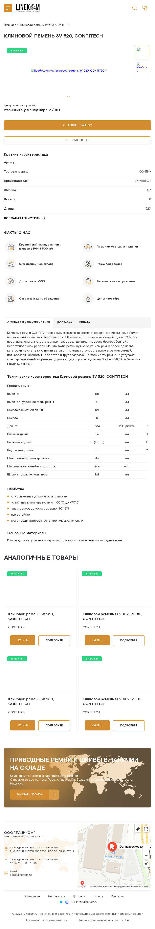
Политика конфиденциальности (46, 920)
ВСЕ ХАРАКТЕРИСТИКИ (22, 218)
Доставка (79, 896)
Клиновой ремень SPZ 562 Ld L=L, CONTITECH (112, 701)
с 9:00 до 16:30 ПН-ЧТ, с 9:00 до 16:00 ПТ (145, 8)
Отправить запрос (77, 125)
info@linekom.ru (21, 875)
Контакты (117, 896)
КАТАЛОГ (8, 8)
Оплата (98, 896)
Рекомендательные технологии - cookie (103, 920)
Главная (9, 25)
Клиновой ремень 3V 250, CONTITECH (31, 616)
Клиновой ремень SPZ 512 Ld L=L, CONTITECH (112, 616)
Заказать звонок (29, 794)
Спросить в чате (78, 140)
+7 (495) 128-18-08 (23, 863)
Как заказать (56, 896)
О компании (32, 896)
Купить (23, 640)
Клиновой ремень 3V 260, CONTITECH (31, 701)
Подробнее (54, 640)
